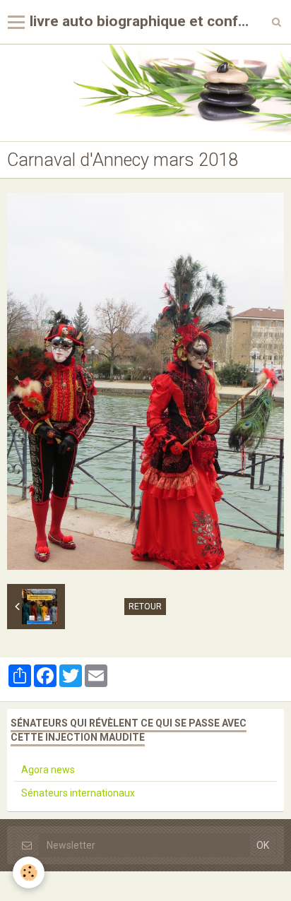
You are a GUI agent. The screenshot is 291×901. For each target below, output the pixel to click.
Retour (145, 606)
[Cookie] (28, 872)
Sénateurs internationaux (78, 793)
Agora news (48, 769)
